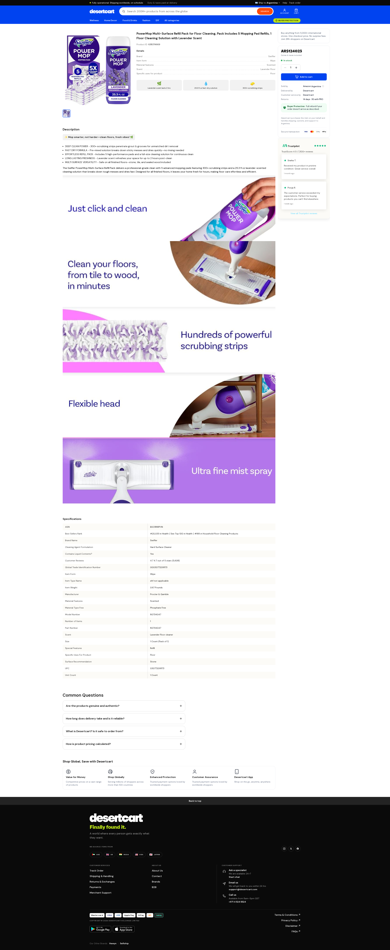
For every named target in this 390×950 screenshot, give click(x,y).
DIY (157, 20)
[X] (291, 848)
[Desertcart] (102, 11)
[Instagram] (284, 848)
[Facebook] (298, 848)
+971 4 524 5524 (237, 901)
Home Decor (110, 20)
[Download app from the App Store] (123, 929)
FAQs (296, 931)
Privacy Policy (291, 920)
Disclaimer (293, 925)
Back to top (195, 801)
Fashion (146, 20)
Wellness (94, 20)
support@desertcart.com (243, 889)
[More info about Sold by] (323, 86)
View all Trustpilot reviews (304, 213)
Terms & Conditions (287, 914)
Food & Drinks (130, 20)
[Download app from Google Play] (100, 929)
